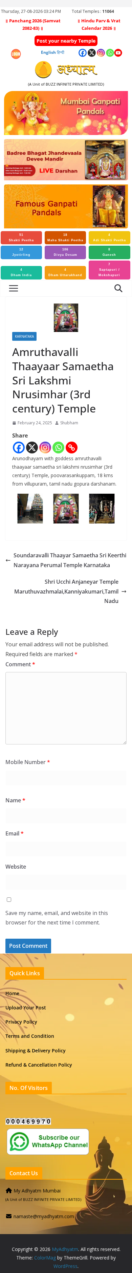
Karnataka (24, 336)
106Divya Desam (65, 252)
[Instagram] (45, 447)
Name (15, 800)
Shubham (69, 423)
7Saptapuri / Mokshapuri (109, 270)
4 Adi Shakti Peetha (109, 237)
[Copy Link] (72, 447)
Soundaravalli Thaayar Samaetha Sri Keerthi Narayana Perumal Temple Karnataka (70, 560)
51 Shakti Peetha (21, 237)
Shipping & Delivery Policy (35, 1050)
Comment (20, 664)
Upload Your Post (25, 1007)
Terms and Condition (29, 1036)
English (48, 52)
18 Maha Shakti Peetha (65, 237)
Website (15, 866)
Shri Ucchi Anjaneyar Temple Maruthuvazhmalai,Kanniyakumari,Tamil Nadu (66, 591)
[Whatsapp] (58, 447)
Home (12, 993)
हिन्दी (60, 52)
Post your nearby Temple (66, 41)
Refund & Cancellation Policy (38, 1065)
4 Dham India (21, 272)
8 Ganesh (109, 252)
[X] (32, 447)
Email (14, 833)
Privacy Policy (21, 1022)
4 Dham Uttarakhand (65, 272)
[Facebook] (19, 447)
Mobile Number (27, 762)
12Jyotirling (21, 252)
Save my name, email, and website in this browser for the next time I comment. (56, 917)
